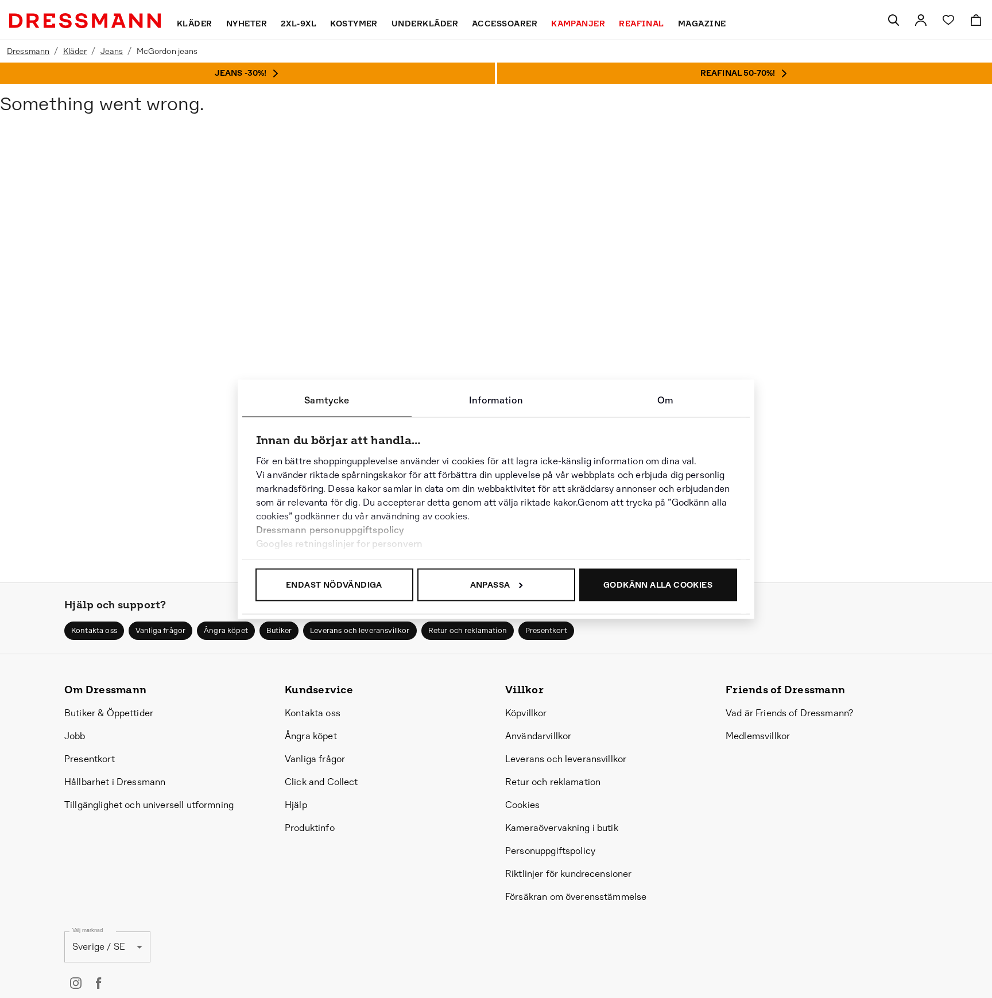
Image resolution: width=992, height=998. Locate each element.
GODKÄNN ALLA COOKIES (657, 584)
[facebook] (98, 983)
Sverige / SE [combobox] (98, 946)
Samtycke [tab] (326, 399)
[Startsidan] (85, 20)
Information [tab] (496, 399)
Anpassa (490, 584)
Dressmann (28, 51)
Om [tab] (665, 399)
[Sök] (893, 20)
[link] (921, 20)
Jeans (111, 51)
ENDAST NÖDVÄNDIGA (334, 584)
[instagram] (75, 983)
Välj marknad (87, 930)
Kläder (75, 51)
